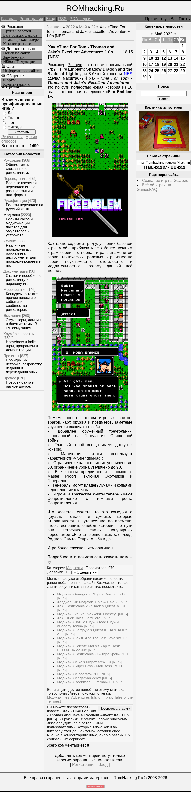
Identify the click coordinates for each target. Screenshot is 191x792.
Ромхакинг (12, 160)
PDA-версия (81, 19)
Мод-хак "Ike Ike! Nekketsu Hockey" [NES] (92, 614)
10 (151, 58)
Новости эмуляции (19, 62)
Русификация (15, 200)
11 (157, 58)
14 (176, 58)
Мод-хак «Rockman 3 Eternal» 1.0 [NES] (90, 682)
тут (50, 561)
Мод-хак (54, 697)
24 (151, 71)
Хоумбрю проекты (19, 334)
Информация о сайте (21, 71)
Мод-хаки (11, 215)
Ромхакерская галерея (21, 40)
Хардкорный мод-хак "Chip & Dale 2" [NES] (93, 602)
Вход (50, 19)
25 (157, 71)
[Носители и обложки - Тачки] (164, 150)
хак (109, 697)
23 (144, 71)
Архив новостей (17, 31)
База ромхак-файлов (20, 35)
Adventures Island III (87, 697)
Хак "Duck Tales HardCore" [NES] (84, 618)
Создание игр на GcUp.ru (165, 180)
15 (182, 58)
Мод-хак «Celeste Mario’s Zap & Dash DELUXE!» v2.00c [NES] (88, 648)
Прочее (9, 378)
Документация (15, 271)
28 (176, 71)
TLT (67, 572)
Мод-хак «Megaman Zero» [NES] (84, 678)
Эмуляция (12, 315)
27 (170, 71)
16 (144, 64)
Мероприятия (14, 289)
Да (10, 113)
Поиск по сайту (16, 53)
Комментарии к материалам (15, 84)
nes (66, 697)
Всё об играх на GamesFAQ (154, 187)
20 (170, 64)
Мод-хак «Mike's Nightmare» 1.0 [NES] (89, 662)
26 (163, 71)
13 (170, 58)
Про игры (11, 356)
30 (144, 77)
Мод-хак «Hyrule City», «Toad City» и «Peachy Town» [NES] (88, 624)
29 (182, 71)
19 (163, 64)
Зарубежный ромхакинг (13, 57)
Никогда (15, 127)
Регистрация (31, 19)
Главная (9, 19)
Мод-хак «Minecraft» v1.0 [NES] (83, 674)
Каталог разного (17, 44)
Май (83, 27)
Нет (11, 122)
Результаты (12, 137)
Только (14, 118)
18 (157, 64)
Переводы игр (15, 178)
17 (151, 64)
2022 (70, 27)
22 (93, 27)
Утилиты (10, 241)
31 (151, 77)
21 (176, 64)
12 (163, 58)
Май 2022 (163, 34)
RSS (62, 19)
